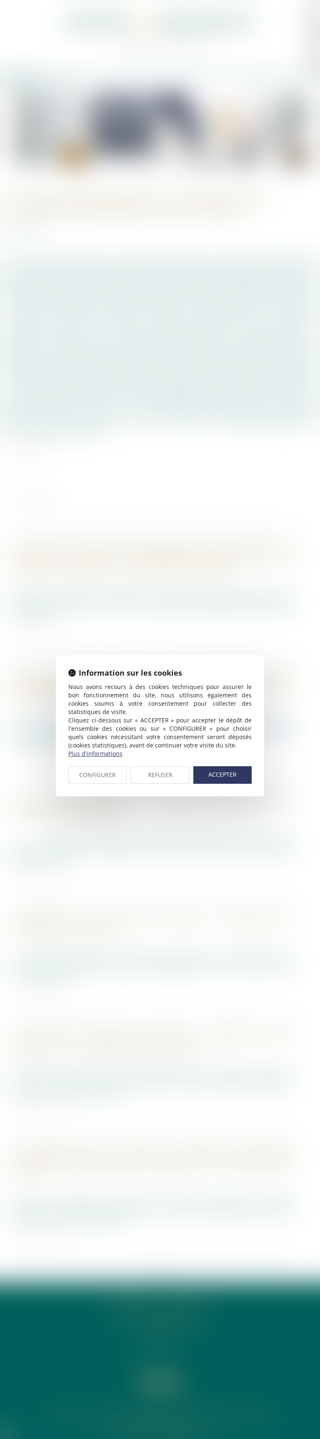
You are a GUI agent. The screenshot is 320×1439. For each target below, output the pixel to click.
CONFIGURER (97, 775)
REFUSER (160, 775)
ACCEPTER (222, 774)
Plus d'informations (95, 753)
